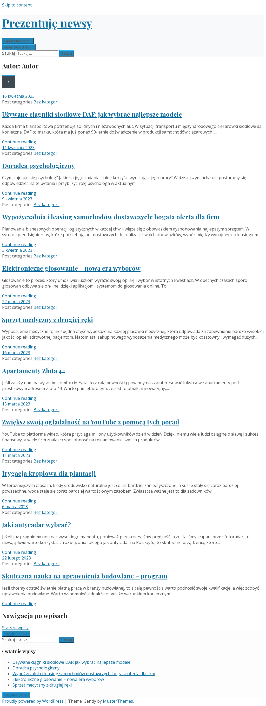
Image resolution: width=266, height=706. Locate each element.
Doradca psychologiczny (38, 165)
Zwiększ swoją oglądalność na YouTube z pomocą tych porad (90, 422)
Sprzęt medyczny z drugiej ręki (47, 319)
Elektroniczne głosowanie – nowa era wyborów (71, 268)
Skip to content (17, 5)
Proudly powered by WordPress (33, 701)
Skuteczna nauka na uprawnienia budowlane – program (84, 576)
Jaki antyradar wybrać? (36, 524)
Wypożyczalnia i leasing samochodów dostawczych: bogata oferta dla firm (111, 217)
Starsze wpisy (15, 628)
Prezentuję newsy (47, 22)
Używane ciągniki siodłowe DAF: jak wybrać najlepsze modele (92, 114)
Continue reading (19, 142)
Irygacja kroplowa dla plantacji (49, 473)
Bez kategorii (46, 102)
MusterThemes (118, 701)
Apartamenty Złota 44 (33, 370)
